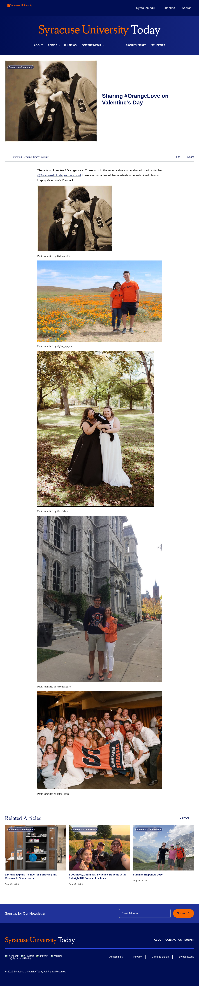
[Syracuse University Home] (99, 30)
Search (187, 7)
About (38, 45)
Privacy (137, 956)
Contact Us (173, 939)
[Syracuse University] (26, 7)
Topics (52, 45)
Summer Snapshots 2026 (148, 874)
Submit (182, 913)
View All (184, 817)
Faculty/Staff (136, 45)
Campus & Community (20, 67)
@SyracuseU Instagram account (59, 175)
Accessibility (116, 956)
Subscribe (168, 7)
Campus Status (160, 956)
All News (70, 45)
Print (177, 157)
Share (190, 157)
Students (158, 45)
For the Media (91, 45)
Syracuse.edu (145, 7)
